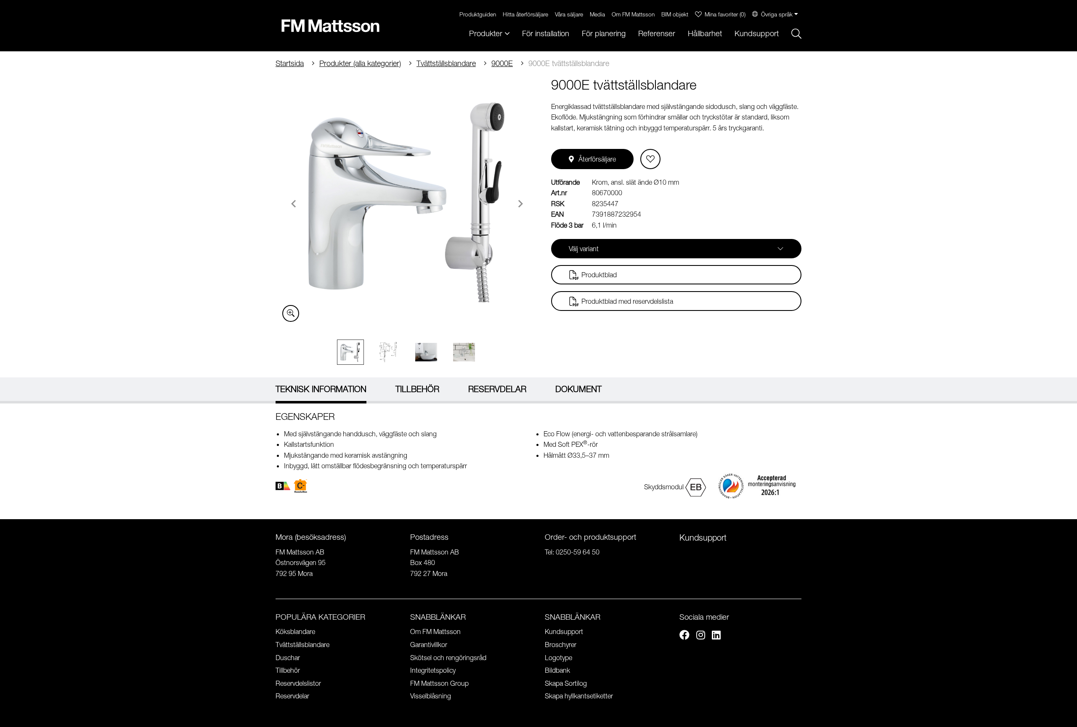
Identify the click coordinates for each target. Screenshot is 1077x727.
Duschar (288, 657)
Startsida (290, 63)
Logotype (558, 657)
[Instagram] (700, 636)
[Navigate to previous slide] (293, 203)
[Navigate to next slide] (520, 203)
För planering (604, 33)
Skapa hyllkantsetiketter (579, 696)
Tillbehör (288, 670)
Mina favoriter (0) (725, 14)
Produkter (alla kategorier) (360, 63)
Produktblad (599, 275)
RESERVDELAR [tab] (497, 389)
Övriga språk (777, 14)
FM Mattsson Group (439, 683)
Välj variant (584, 248)
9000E (502, 63)
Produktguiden (477, 14)
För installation (545, 33)
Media (597, 14)
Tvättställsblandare (446, 63)
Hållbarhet (705, 33)
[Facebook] (684, 636)
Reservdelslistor (298, 683)
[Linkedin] (716, 636)
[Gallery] (407, 202)
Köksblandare (295, 631)
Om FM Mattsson (633, 14)
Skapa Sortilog (566, 683)
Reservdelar (292, 696)
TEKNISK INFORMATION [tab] (321, 389)
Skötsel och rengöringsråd (448, 657)
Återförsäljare (597, 159)
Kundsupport (757, 33)
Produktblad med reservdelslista (627, 301)
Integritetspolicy (433, 670)
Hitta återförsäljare (525, 14)
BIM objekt (674, 14)
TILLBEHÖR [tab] (417, 389)
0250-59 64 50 (578, 552)
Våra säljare (569, 14)
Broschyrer (560, 644)
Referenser (656, 33)
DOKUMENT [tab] (578, 389)
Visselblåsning (430, 696)
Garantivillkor (428, 644)
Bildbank (557, 670)
